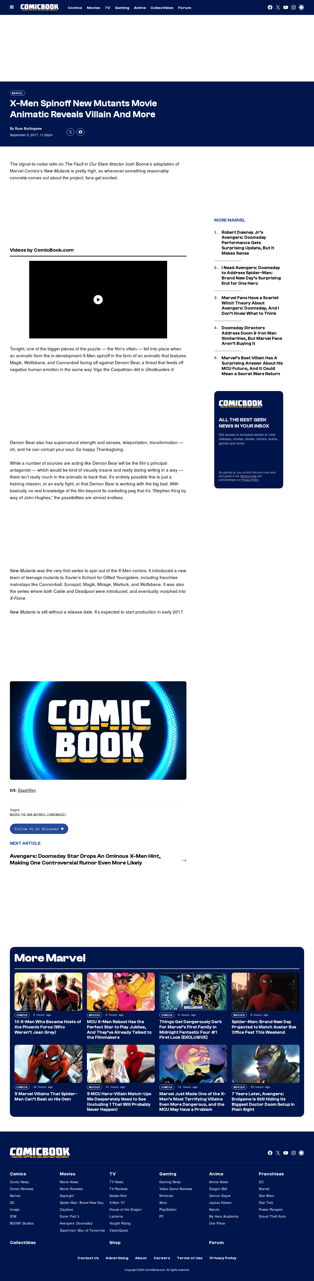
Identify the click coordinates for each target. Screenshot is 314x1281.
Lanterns (116, 1216)
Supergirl (67, 1195)
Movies (93, 8)
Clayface (66, 1209)
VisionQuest (118, 1230)
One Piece (217, 1223)
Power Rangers (271, 1209)
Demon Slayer (220, 1195)
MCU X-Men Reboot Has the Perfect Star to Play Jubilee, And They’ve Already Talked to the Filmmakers (119, 1029)
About (141, 1258)
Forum (184, 8)
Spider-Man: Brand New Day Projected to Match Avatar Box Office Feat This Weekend (264, 1027)
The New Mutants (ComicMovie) (43, 814)
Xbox (163, 1202)
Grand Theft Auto (272, 1216)
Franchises (271, 1174)
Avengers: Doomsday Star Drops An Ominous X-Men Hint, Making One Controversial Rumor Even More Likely (85, 859)
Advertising (117, 1258)
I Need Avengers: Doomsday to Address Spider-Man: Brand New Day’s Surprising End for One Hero (251, 275)
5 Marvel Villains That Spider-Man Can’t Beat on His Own (45, 1096)
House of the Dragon (125, 1209)
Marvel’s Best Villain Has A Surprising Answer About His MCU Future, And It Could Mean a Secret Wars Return (252, 365)
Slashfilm (27, 790)
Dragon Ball (218, 1188)
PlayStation (168, 1209)
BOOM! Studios (22, 1223)
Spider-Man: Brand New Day (82, 1202)
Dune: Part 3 (69, 1216)
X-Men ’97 (117, 1202)
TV (107, 8)
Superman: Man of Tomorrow (82, 1230)
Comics (75, 8)
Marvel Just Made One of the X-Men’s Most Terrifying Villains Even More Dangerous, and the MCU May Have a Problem (192, 1101)
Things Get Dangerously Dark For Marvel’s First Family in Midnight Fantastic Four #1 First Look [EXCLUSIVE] (190, 1029)
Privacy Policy (250, 479)
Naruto (214, 1209)
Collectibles (162, 8)
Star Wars (266, 1195)
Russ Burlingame (28, 128)
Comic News (19, 1182)
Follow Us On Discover (38, 828)
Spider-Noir (118, 1195)
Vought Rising (120, 1223)
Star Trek (266, 1202)
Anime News (218, 1182)
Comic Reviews (21, 1188)
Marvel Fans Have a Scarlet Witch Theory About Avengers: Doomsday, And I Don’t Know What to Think (250, 305)
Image (15, 1209)
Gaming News (170, 1182)
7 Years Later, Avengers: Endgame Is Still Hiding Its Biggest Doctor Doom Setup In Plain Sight (263, 1101)
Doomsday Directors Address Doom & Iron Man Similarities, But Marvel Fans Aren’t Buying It (252, 335)
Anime (140, 8)
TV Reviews (118, 1188)
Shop (114, 1242)
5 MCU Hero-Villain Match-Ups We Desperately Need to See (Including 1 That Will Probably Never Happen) (119, 1101)
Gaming (122, 8)
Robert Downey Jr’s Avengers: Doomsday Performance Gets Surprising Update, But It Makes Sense (248, 243)
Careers (162, 1258)
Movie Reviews (71, 1188)
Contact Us (88, 1258)
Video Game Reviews (175, 1188)
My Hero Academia (224, 1216)
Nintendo (166, 1195)
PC (161, 1216)
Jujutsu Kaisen (220, 1202)
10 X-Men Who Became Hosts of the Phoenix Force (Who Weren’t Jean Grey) (47, 1027)
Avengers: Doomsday (76, 1223)
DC (12, 1202)
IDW (13, 1216)
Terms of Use (248, 476)
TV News (116, 1182)
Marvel (17, 93)
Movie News (69, 1182)
